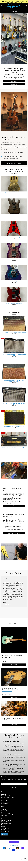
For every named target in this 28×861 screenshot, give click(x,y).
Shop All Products (5, 802)
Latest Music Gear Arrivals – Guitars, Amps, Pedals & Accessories (14, 171)
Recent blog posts (14, 623)
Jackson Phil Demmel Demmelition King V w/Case (14, 237)
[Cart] (26, 5)
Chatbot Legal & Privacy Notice (8, 814)
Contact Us (14, 84)
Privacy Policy (4, 821)
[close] (26, 1)
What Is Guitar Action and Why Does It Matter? (13, 719)
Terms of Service (5, 831)
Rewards (3, 826)
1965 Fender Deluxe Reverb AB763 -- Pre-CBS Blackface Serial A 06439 (14, 355)
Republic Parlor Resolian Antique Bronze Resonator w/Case (14, 192)
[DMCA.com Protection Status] (4, 836)
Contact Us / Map (5, 815)
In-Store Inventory (5, 800)
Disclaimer (4, 817)
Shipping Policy (5, 828)
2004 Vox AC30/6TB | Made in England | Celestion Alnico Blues (14, 332)
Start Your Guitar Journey (14, 533)
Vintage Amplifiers (14, 312)
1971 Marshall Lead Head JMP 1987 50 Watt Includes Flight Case (14, 447)
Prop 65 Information (6, 823)
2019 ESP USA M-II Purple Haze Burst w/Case (14, 259)
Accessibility (4, 810)
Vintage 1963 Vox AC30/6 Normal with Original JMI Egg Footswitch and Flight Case (14, 381)
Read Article (14, 664)
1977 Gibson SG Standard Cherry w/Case (14, 303)
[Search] (25, 6)
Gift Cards (3, 794)
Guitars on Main (15, 845)
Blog (2, 812)
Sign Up (14, 787)
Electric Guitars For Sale (7, 796)
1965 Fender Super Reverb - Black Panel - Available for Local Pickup (14, 404)
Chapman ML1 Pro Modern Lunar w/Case (14, 214)
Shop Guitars (14, 81)
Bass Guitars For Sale (6, 799)
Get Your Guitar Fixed (14, 506)
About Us (3, 809)
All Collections (4, 803)
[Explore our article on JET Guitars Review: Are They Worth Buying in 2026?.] (14, 653)
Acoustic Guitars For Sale (7, 797)
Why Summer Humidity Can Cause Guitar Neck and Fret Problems (12, 689)
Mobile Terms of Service (7, 820)
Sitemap (3, 829)
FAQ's (2, 818)
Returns (3, 825)
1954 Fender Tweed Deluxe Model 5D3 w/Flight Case (14, 426)
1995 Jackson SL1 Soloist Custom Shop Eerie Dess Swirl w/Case (14, 281)
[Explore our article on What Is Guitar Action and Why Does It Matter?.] (14, 715)
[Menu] (1, 5)
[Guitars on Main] (14, 6)
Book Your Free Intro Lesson (14, 163)
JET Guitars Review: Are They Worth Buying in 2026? (12, 656)
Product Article (5, 659)
